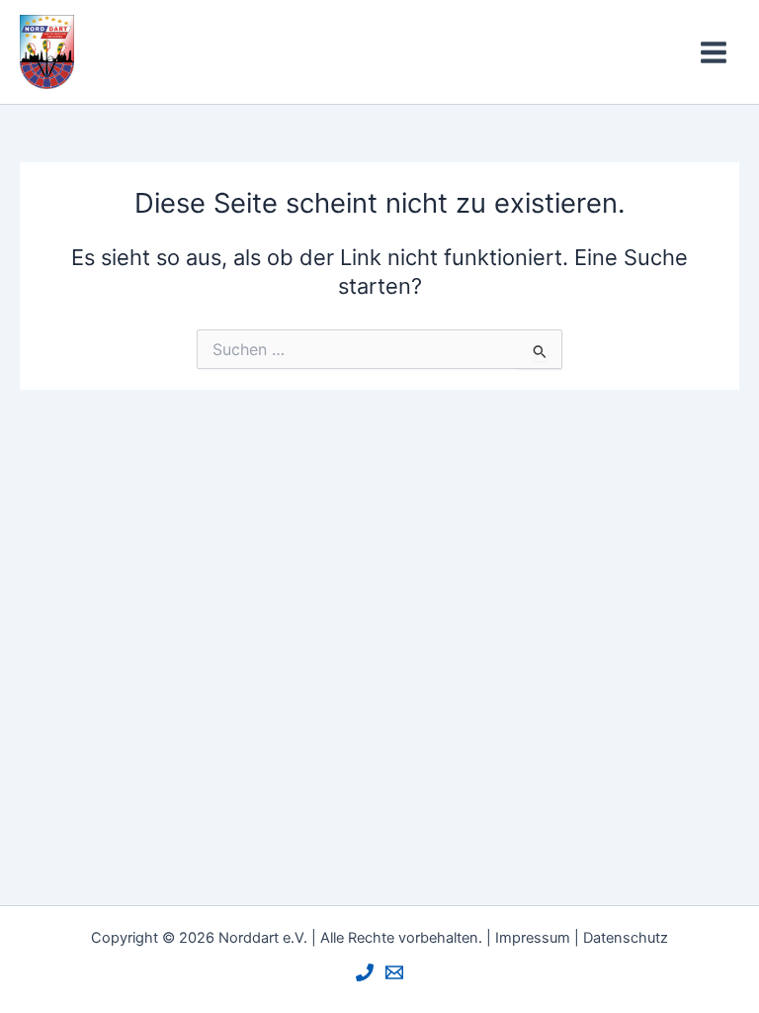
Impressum (532, 938)
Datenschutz (625, 938)
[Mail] (394, 972)
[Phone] (365, 972)
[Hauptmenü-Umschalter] (713, 52)
